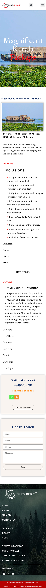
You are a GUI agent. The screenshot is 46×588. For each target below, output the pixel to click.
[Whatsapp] (11, 397)
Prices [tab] (6, 262)
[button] (31, 5)
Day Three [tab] (8, 336)
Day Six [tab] (7, 355)
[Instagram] (8, 574)
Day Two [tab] (7, 329)
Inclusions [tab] (8, 163)
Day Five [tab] (7, 348)
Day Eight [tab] (8, 368)
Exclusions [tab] (8, 243)
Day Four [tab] (7, 342)
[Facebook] (4, 574)
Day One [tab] (7, 281)
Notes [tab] (6, 250)
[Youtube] (13, 574)
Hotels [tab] (6, 256)
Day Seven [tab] (8, 361)
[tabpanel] (25, 203)
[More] (16, 397)
